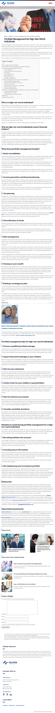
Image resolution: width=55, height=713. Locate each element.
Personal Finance (20, 705)
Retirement (11, 705)
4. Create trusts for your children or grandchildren (14, 85)
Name (3, 616)
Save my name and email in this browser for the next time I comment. (18, 624)
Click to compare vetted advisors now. (25, 335)
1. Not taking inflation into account (10, 91)
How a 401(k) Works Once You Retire (25, 584)
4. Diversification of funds (9, 74)
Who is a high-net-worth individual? (10, 65)
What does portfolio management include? (12, 68)
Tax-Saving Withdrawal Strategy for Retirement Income (30, 574)
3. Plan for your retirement (9, 84)
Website (3, 622)
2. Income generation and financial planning (13, 71)
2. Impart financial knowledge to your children (13, 82)
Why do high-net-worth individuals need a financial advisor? (16, 66)
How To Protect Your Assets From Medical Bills (28, 564)
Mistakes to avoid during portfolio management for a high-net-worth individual (20, 89)
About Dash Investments (8, 97)
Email (3, 619)
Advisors (11, 36)
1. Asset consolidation (8, 69)
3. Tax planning (7, 72)
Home (5, 36)
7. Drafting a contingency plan (10, 78)
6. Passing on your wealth (9, 76)
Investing (5, 705)
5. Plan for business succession (10, 86)
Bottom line (4, 95)
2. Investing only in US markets (10, 92)
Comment (4, 614)
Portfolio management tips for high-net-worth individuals (15, 79)
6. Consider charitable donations (10, 88)
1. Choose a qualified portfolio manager (12, 81)
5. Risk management (8, 75)
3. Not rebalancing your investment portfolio (13, 94)
